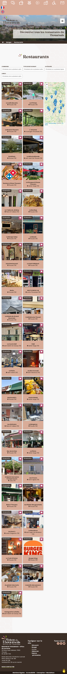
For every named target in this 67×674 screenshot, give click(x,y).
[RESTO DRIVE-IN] (49, 109)
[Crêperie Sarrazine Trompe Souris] (55, 109)
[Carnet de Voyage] (13, 3)
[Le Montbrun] (61, 101)
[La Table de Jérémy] (63, 105)
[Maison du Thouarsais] (3, 42)
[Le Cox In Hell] (56, 93)
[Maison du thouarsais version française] (3, 9)
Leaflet (46, 123)
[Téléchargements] (37, 3)
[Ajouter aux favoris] (20, 84)
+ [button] (46, 84)
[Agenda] (4, 3)
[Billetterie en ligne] (21, 3)
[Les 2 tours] (46, 99)
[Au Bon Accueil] (60, 112)
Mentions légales (19, 673)
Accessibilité (30, 673)
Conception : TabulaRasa (45, 673)
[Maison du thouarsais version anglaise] (3, 13)
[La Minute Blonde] (55, 105)
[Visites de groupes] (29, 3)
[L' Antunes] (48, 108)
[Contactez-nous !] (62, 3)
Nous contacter (8, 667)
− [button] (46, 87)
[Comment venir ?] (46, 3)
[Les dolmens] (61, 108)
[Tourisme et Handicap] (54, 3)
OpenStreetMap (52, 123)
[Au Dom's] (52, 97)
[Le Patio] (54, 111)
